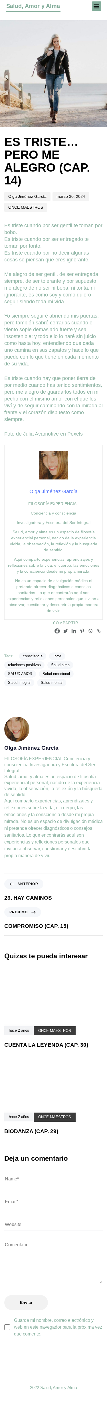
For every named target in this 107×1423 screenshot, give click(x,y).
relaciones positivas (24, 665)
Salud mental (51, 682)
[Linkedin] (73, 631)
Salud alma (60, 665)
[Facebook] (57, 631)
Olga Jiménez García (27, 196)
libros (57, 656)
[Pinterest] (82, 631)
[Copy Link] (98, 631)
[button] (96, 6)
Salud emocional (56, 674)
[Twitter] (65, 631)
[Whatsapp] (90, 631)
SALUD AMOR (20, 674)
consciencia (33, 656)
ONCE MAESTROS (25, 207)
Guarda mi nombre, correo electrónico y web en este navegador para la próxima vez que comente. (58, 1327)
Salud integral (19, 682)
